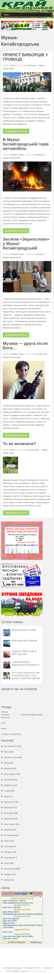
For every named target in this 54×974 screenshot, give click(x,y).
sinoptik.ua (16, 734)
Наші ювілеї (9, 824)
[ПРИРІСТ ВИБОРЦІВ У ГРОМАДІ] (27, 82)
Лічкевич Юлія (17, 154)
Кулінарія (8, 807)
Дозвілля (8, 768)
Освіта (7, 841)
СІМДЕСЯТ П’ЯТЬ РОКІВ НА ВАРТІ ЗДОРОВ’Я (24, 652)
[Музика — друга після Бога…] (24, 381)
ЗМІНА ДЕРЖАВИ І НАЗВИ (24, 630)
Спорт (7, 863)
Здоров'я (8, 785)
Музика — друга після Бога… (25, 345)
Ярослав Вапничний (36, 971)
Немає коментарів (11, 157)
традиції (8, 874)
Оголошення (10, 835)
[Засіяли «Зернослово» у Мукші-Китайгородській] (27, 277)
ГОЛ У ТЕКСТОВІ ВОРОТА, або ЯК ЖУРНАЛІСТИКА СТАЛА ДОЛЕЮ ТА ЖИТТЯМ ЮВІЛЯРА (26, 675)
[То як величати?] (10, 466)
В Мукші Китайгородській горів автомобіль (26, 144)
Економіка (8, 779)
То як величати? (19, 443)
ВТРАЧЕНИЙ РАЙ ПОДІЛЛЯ (24, 640)
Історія (7, 790)
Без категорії (10, 746)
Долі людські (10, 774)
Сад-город (8, 857)
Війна (6, 751)
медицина (9, 818)
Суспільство (41, 354)
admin (13, 65)
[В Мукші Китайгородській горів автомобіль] (27, 177)
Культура (39, 254)
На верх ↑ (48, 967)
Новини (7, 829)
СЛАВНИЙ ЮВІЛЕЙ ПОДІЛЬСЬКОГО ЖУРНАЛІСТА (26, 663)
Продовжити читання (16, 131)
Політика (31, 65)
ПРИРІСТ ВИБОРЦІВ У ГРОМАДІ (25, 57)
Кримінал (39, 154)
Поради (7, 852)
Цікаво (7, 879)
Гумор (7, 763)
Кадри (7, 796)
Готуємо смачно (11, 757)
